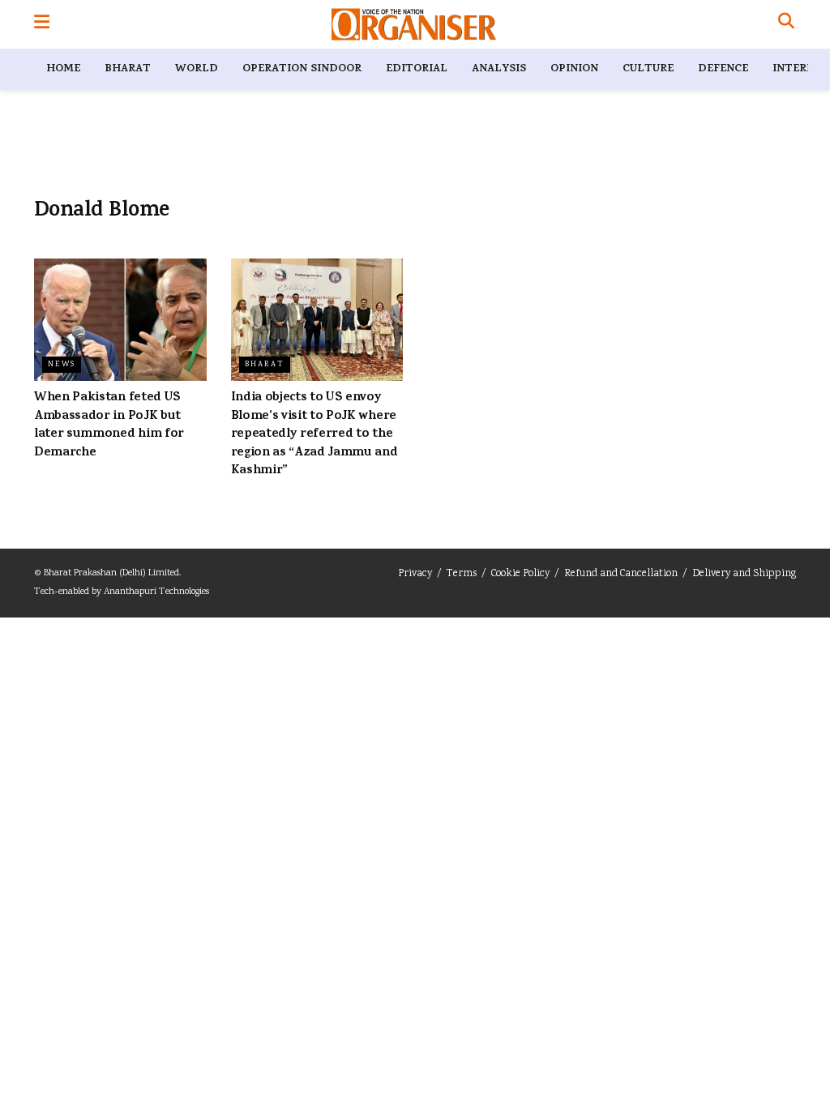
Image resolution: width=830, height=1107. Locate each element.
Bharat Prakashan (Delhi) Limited (111, 573)
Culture (648, 69)
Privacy (415, 574)
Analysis (499, 69)
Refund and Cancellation (621, 574)
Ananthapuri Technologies (156, 592)
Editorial (416, 69)
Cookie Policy (520, 574)
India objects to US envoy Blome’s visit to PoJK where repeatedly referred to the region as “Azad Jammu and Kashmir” (314, 434)
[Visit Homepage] (414, 24)
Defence (723, 69)
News (61, 364)
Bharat (128, 69)
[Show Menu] (41, 24)
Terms (462, 574)
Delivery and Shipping (744, 574)
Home (63, 69)
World (196, 69)
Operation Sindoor (302, 69)
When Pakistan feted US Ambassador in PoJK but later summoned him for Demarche (109, 425)
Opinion (574, 69)
